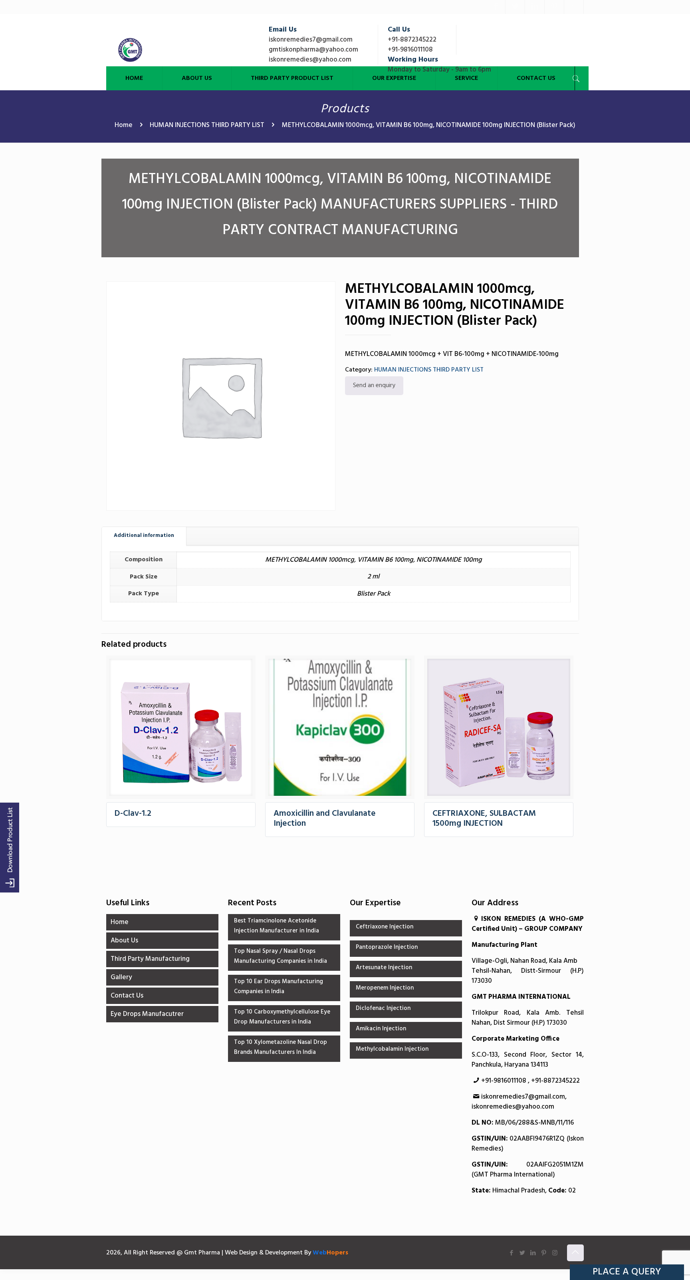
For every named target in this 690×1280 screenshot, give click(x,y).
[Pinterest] (554, 7)
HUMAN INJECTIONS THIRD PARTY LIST (207, 125)
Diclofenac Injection (383, 1008)
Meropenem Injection (385, 988)
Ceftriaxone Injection (384, 927)
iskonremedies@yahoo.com (310, 59)
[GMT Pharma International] (130, 50)
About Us (124, 940)
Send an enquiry (374, 385)
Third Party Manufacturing (150, 959)
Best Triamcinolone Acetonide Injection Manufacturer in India (276, 926)
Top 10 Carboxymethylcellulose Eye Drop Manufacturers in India (282, 1017)
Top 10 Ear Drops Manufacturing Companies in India (278, 986)
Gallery (121, 977)
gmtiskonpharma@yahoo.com (313, 49)
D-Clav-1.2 (133, 813)
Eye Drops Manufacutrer (147, 1014)
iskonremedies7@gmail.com (311, 39)
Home (124, 125)
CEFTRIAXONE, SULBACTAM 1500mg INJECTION (484, 818)
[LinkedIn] (534, 7)
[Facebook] (495, 7)
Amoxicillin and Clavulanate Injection (325, 818)
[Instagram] (573, 7)
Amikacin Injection (381, 1029)
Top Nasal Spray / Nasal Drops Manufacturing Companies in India (280, 956)
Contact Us (127, 995)
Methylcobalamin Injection (392, 1049)
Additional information (144, 535)
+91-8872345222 (412, 39)
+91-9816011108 (410, 49)
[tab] (144, 536)
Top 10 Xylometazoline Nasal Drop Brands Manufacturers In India (280, 1047)
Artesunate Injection (384, 967)
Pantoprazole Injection (387, 947)
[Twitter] (515, 7)
